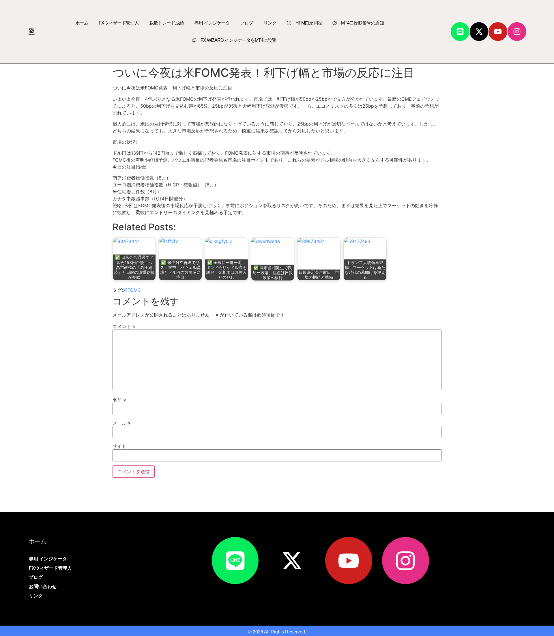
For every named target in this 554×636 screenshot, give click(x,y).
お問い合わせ (43, 586)
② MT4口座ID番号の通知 (358, 22)
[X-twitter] (479, 31)
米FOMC (132, 290)
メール (122, 423)
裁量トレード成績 (166, 22)
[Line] (460, 31)
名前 (119, 400)
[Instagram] (517, 31)
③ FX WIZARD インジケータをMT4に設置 (234, 40)
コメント (124, 326)
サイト (119, 446)
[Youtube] (498, 31)
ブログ (246, 22)
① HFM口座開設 (304, 22)
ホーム (81, 22)
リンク (269, 22)
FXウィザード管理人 (119, 22)
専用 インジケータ (212, 22)
